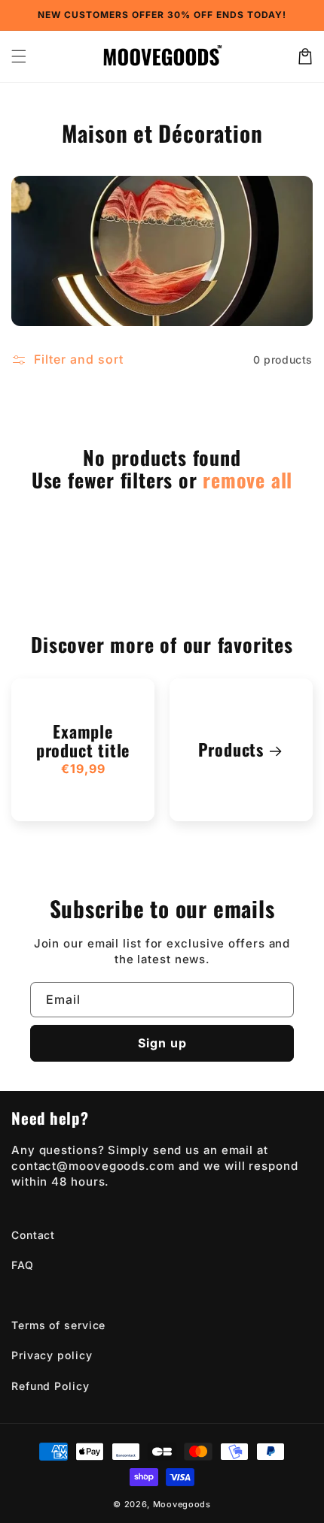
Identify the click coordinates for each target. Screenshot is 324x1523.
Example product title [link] (83, 741)
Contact (33, 1234)
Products (231, 749)
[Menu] (18, 56)
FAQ (22, 1265)
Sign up (162, 1042)
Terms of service (58, 1325)
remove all (247, 480)
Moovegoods (182, 1504)
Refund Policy (50, 1385)
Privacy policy (52, 1355)
